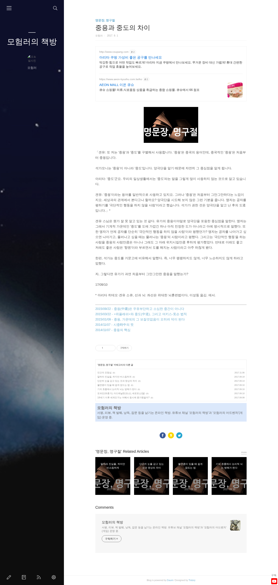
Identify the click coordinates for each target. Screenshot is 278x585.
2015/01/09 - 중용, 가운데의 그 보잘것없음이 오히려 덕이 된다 (140, 319)
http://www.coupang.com (114, 51)
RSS (39, 577)
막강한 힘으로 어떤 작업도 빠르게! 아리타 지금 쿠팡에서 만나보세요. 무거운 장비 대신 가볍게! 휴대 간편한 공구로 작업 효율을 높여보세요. (170, 64)
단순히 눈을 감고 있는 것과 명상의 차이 (117, 381)
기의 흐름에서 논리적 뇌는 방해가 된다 (117, 389)
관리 (54, 577)
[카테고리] (9, 8)
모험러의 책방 (32, 41)
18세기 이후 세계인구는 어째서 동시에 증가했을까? (123, 397)
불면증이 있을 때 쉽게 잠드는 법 (113, 385)
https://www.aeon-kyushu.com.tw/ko (120, 79)
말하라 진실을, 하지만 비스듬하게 (114, 376)
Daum (170, 580)
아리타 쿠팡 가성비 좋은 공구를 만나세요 (130, 57)
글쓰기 (9, 577)
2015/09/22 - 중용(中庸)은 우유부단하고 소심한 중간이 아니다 (139, 309)
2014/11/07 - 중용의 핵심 (112, 330)
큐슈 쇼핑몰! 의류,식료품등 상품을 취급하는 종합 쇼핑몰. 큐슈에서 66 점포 (149, 89)
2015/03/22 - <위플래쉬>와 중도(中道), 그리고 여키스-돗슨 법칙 (141, 314)
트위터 (179, 435)
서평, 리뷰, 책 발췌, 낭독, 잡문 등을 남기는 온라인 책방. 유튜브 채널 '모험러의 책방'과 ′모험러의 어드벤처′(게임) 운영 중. (164, 529)
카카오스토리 (171, 435)
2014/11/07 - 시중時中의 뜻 (114, 325)
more (244, 452)
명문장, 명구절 (105, 20)
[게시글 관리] (111, 348)
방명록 (24, 577)
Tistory (192, 580)
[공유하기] (106, 348)
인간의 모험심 (104, 372)
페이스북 (163, 435)
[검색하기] (55, 8)
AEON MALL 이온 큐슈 (116, 85)
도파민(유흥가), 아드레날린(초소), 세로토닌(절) (121, 393)
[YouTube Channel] (274, 581)
